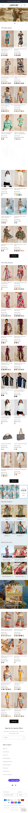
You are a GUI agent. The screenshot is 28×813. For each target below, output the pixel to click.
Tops (6, 519)
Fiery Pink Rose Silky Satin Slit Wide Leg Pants (20, 283)
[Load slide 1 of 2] (13, 23)
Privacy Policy (6, 771)
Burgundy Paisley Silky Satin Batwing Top (6, 337)
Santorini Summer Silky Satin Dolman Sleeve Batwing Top (6, 630)
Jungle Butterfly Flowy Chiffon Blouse (20, 245)
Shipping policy (22, 807)
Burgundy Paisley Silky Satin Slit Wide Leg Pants (19, 364)
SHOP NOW (14, 491)
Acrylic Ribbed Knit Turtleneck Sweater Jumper (7, 189)
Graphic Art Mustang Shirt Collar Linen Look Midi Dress (20, 133)
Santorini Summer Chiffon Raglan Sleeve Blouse (6, 683)
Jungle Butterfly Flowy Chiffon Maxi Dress (7, 245)
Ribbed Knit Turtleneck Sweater (7, 161)
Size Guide (5, 768)
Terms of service (14, 807)
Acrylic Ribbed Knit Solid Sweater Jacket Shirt (6, 417)
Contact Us (5, 755)
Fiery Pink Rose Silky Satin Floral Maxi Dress (6, 283)
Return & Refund (7, 764)
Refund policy (21, 805)
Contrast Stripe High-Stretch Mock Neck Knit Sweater (19, 390)
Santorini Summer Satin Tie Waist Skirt (6, 710)
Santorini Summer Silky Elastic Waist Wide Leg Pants (20, 630)
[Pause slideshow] (26, 23)
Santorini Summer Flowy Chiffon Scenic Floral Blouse (7, 105)
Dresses (7, 535)
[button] (2, 5)
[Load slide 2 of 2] (15, 23)
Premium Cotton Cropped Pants (20, 469)
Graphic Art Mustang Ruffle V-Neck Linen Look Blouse (7, 133)
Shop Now (14, 14)
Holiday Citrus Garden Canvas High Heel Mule (7, 657)
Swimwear (20, 535)
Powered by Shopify (13, 805)
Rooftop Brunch (6, 576)
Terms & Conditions (7, 774)
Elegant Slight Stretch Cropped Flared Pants (20, 162)
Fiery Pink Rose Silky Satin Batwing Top (6, 310)
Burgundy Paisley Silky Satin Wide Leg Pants (19, 337)
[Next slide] (17, 23)
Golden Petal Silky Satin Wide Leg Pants (20, 77)
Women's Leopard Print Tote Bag (20, 443)
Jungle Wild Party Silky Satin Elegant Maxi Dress (6, 49)
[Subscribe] (23, 737)
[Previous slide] (10, 23)
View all (14, 255)
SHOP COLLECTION (14, 594)
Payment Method (6, 758)
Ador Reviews (6, 751)
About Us (5, 748)
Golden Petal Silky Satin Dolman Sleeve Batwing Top (7, 77)
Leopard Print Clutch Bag (6, 443)
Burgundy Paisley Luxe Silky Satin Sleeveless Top (6, 364)
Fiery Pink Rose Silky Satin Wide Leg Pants (19, 310)
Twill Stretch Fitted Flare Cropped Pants (19, 683)
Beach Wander (7, 560)
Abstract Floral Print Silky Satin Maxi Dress (20, 49)
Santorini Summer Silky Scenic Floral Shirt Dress (20, 105)
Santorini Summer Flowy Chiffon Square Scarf (20, 657)
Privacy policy (7, 807)
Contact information (15, 809)
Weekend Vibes (20, 576)
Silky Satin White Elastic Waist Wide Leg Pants (20, 189)
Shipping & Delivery (7, 761)
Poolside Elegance (20, 560)
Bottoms (19, 519)
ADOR (8, 805)
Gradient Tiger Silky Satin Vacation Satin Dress (6, 217)
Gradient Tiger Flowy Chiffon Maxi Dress (20, 217)
